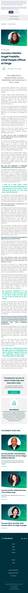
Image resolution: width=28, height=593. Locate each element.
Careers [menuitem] (13, 552)
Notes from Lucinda (14, 16)
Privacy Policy (14, 587)
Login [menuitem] (13, 562)
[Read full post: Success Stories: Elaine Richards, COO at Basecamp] (14, 488)
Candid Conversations (14, 18)
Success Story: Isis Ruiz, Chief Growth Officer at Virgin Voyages (14, 524)
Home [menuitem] (13, 544)
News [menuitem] (13, 549)
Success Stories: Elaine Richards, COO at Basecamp (13, 491)
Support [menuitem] (13, 560)
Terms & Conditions (14, 586)
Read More (4, 466)
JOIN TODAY (14, 392)
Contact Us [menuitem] (13, 575)
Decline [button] (16, 12)
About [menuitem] (13, 547)
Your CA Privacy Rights (14, 589)
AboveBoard (10, 69)
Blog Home (3, 24)
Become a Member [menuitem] (13, 570)
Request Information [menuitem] (13, 573)
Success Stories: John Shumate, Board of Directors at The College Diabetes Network (13, 456)
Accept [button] (11, 12)
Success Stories (12, 24)
